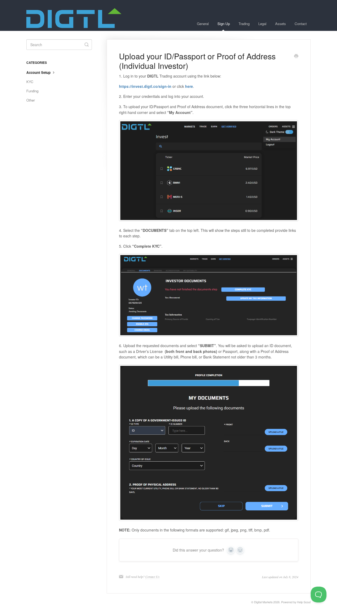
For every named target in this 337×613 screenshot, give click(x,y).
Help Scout (304, 602)
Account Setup (39, 72)
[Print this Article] (296, 56)
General (203, 23)
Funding (32, 90)
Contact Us (152, 576)
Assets (280, 23)
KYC (29, 81)
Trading (244, 23)
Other (30, 100)
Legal (262, 23)
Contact (301, 23)
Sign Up (223, 23)
